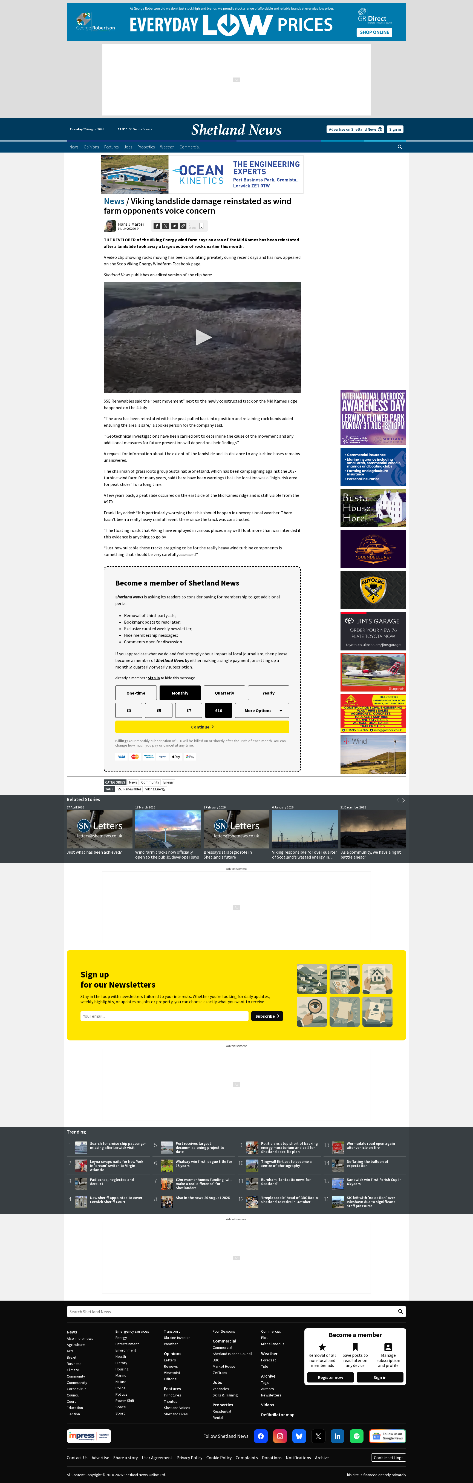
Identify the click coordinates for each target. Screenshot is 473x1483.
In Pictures (172, 1395)
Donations (272, 1457)
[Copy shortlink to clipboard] (183, 226)
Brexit (71, 1357)
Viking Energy (155, 789)
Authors (267, 1388)
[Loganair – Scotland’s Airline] (373, 672)
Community (150, 782)
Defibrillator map (278, 1414)
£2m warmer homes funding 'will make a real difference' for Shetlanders (204, 1183)
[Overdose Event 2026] (373, 392)
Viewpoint (172, 1372)
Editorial (170, 1378)
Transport (172, 1331)
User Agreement (157, 1457)
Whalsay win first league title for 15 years (204, 1163)
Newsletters (271, 1395)
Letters (170, 1360)
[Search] (400, 147)
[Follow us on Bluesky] (299, 1436)
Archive (268, 1376)
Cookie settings (388, 1457)
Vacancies (221, 1388)
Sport (120, 1413)
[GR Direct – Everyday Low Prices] (236, 22)
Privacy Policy (189, 1457)
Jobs (217, 1382)
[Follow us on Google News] (387, 1436)
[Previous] (398, 800)
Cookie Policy (219, 1457)
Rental (218, 1417)
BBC (216, 1360)
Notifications (298, 1457)
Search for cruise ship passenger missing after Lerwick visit (118, 1145)
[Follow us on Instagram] (280, 1436)
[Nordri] (373, 754)
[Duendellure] (373, 549)
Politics (122, 1394)
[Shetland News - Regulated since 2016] (89, 1436)
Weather (171, 1343)
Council (73, 1395)
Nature (121, 1381)
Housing (122, 1369)
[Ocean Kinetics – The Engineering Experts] (202, 174)
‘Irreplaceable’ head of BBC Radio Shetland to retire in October (289, 1199)
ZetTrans (220, 1372)
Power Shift (125, 1400)
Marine (121, 1375)
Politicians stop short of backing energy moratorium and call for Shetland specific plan (289, 1147)
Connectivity (77, 1382)
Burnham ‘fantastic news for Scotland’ (286, 1181)
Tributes (170, 1401)
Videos (267, 1404)
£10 (218, 710)
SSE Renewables (129, 789)
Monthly (180, 693)
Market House (224, 1366)
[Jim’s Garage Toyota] (373, 631)
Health (121, 1356)
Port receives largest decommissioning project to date (200, 1147)
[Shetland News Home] (236, 138)
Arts (70, 1351)
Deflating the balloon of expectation (367, 1163)
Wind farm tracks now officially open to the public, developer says (167, 854)
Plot (264, 1337)
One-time (135, 693)
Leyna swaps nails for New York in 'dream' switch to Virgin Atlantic (116, 1165)
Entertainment (127, 1343)
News (114, 201)
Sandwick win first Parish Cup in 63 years (374, 1181)
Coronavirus (76, 1388)
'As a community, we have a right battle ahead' (371, 854)
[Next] (403, 800)
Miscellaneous (272, 1343)
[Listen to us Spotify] (357, 1436)
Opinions (172, 1353)
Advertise (100, 1457)
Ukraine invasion (177, 1337)
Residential (222, 1411)
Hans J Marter (131, 224)
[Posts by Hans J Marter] (110, 226)
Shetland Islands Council (232, 1353)
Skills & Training (225, 1395)
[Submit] (400, 1311)
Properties (223, 1404)
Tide (264, 1366)
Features (172, 1388)
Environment (126, 1350)
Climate (73, 1369)
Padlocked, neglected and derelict (112, 1181)
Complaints (247, 1457)
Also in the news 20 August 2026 (203, 1197)
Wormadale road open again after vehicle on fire (371, 1145)
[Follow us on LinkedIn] (337, 1436)
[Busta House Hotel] (373, 508)
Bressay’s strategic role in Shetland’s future (228, 854)
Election (73, 1414)
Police (121, 1388)
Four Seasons (224, 1331)
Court (71, 1401)
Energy (168, 782)
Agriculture (76, 1344)
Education (75, 1407)
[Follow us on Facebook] (261, 1436)
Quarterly (224, 693)
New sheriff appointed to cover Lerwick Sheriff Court (116, 1199)
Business (74, 1363)
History (121, 1362)
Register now (330, 1377)
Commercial (224, 1341)
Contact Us (77, 1457)
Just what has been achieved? (94, 852)
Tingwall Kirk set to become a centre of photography (286, 1163)
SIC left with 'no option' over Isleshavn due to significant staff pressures (371, 1201)
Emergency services (132, 1331)
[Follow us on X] (318, 1436)
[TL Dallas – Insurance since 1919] (373, 467)
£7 (188, 710)
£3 (128, 710)
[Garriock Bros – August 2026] (373, 713)
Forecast (268, 1360)
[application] (202, 337)
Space (121, 1406)
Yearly (269, 693)
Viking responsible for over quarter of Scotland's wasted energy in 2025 (304, 857)
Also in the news (80, 1338)
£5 (159, 710)
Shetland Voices (177, 1407)
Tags (265, 1382)
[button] (202, 337)
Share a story (125, 1457)
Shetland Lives (176, 1414)
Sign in (395, 129)
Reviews (171, 1366)
